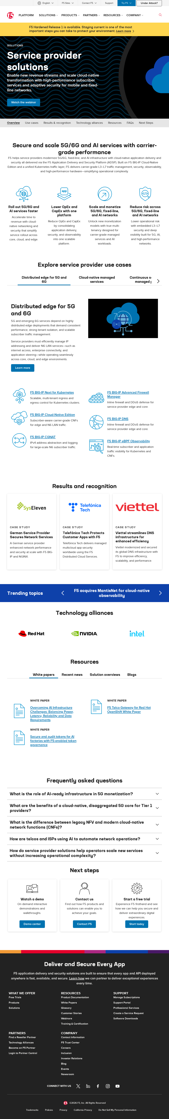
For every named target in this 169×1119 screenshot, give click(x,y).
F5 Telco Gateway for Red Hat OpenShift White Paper (129, 710)
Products (14, 1002)
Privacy (63, 1110)
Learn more (123, 31)
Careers (66, 1048)
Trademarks (32, 1110)
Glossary (66, 1008)
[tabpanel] (84, 379)
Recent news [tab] (72, 675)
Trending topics (25, 593)
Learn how (76, 978)
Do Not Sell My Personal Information (117, 1110)
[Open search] (160, 14)
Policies (49, 1110)
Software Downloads (125, 1018)
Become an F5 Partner (22, 1048)
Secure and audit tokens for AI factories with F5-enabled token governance (53, 741)
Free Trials (15, 997)
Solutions (14, 1008)
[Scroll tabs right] (158, 281)
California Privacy (83, 1110)
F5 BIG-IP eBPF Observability (128, 441)
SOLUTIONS (15, 45)
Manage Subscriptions (126, 997)
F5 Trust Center (70, 1042)
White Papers (69, 1002)
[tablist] (84, 279)
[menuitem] (45, 3)
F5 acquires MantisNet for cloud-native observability (111, 593)
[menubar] (84, 3)
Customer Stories (71, 1013)
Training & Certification (74, 1023)
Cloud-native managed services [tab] (97, 279)
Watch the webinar (23, 102)
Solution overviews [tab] (105, 675)
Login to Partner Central (23, 1053)
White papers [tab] (43, 675)
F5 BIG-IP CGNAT (43, 437)
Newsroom (67, 1074)
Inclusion (66, 1053)
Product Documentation (75, 997)
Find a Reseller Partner (22, 1037)
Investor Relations (71, 1058)
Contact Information (72, 1037)
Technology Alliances (21, 1042)
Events (65, 1069)
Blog (63, 1063)
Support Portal (122, 1002)
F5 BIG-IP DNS (117, 419)
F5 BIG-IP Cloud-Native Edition (52, 415)
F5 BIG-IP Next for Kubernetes (52, 393)
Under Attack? (149, 3)
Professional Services (126, 1008)
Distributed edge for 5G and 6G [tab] (44, 279)
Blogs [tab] (131, 675)
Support (109, 3)
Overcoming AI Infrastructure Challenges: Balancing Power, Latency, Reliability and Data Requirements (52, 714)
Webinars (66, 1018)
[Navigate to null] (123, 318)
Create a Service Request (128, 1013)
